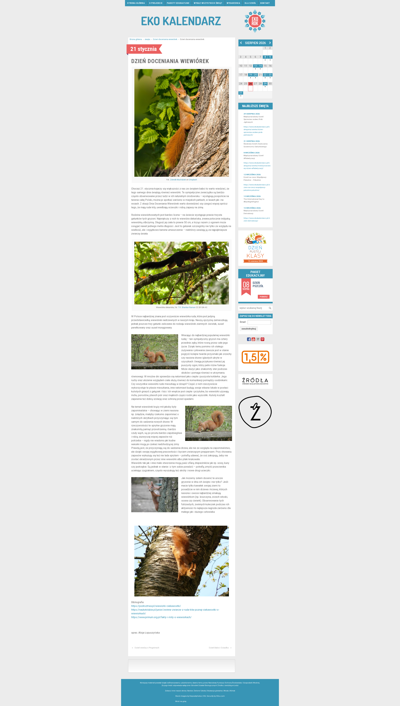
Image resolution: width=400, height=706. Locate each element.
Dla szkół (250, 3)
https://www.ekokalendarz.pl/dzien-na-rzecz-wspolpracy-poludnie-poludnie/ (257, 187)
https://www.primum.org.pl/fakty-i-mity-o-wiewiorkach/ (161, 617)
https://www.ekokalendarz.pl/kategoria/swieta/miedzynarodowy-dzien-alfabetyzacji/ (257, 165)
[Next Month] (270, 43)
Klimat (232, 691)
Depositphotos (196, 696)
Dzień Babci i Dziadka (219, 648)
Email (243, 322)
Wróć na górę (180, 701)
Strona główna (136, 3)
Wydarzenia (233, 3)
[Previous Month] (240, 43)
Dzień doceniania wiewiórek (165, 39)
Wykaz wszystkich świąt (208, 3)
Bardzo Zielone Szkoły (196, 691)
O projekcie (155, 3)
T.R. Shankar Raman (186, 307)
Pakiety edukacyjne (178, 3)
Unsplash (193, 180)
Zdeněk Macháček (178, 180)
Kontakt (265, 3)
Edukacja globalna (214, 691)
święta (147, 39)
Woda (226, 691)
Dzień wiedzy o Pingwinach (147, 648)
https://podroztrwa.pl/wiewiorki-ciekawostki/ (156, 606)
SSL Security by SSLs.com (214, 696)
